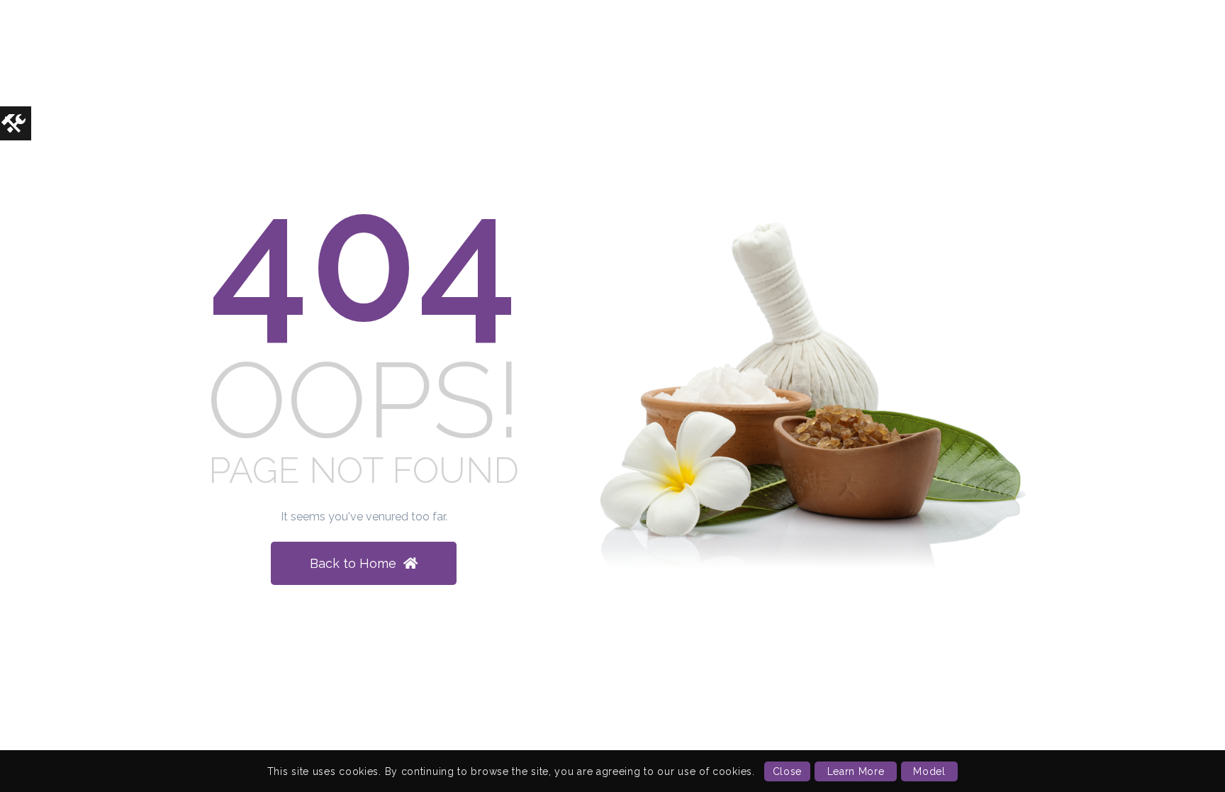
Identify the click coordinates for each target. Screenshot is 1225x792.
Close (787, 771)
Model (929, 771)
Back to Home (353, 563)
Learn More (856, 771)
